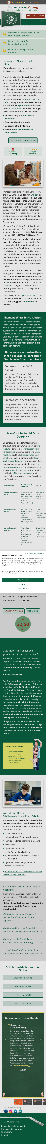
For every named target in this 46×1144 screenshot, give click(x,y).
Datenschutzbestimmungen (34, 553)
